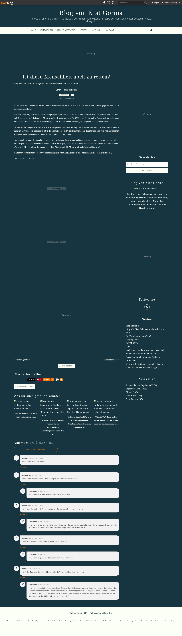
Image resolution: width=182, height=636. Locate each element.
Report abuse (95, 621)
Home (33, 30)
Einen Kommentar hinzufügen (35, 449)
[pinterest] (113, 2)
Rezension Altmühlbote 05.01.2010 (142, 353)
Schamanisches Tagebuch (66, 90)
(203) (132, 392)
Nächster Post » (111, 359)
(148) (134, 395)
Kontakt (109, 30)
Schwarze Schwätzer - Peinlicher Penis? (144, 364)
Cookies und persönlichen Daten (149, 621)
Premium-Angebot (130, 621)
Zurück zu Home (66, 366)
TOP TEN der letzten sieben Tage (141, 367)
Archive (96, 30)
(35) (134, 399)
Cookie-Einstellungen (168, 621)
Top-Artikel (77, 621)
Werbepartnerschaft (115, 621)
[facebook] (104, 2)
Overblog (107, 613)
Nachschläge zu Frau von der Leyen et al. (145, 350)
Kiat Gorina (152, 204)
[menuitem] (33, 30)
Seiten (84, 30)
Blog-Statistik (132, 325)
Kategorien (46, 30)
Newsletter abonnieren (24, 387)
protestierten (29, 153)
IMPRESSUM (132, 343)
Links (128, 346)
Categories (39, 83)
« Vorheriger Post (22, 359)
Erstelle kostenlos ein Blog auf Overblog (58, 621)
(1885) (136, 388)
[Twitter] (108, 2)
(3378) (141, 385)
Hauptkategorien (66, 30)
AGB (104, 621)
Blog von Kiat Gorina (91, 12)
